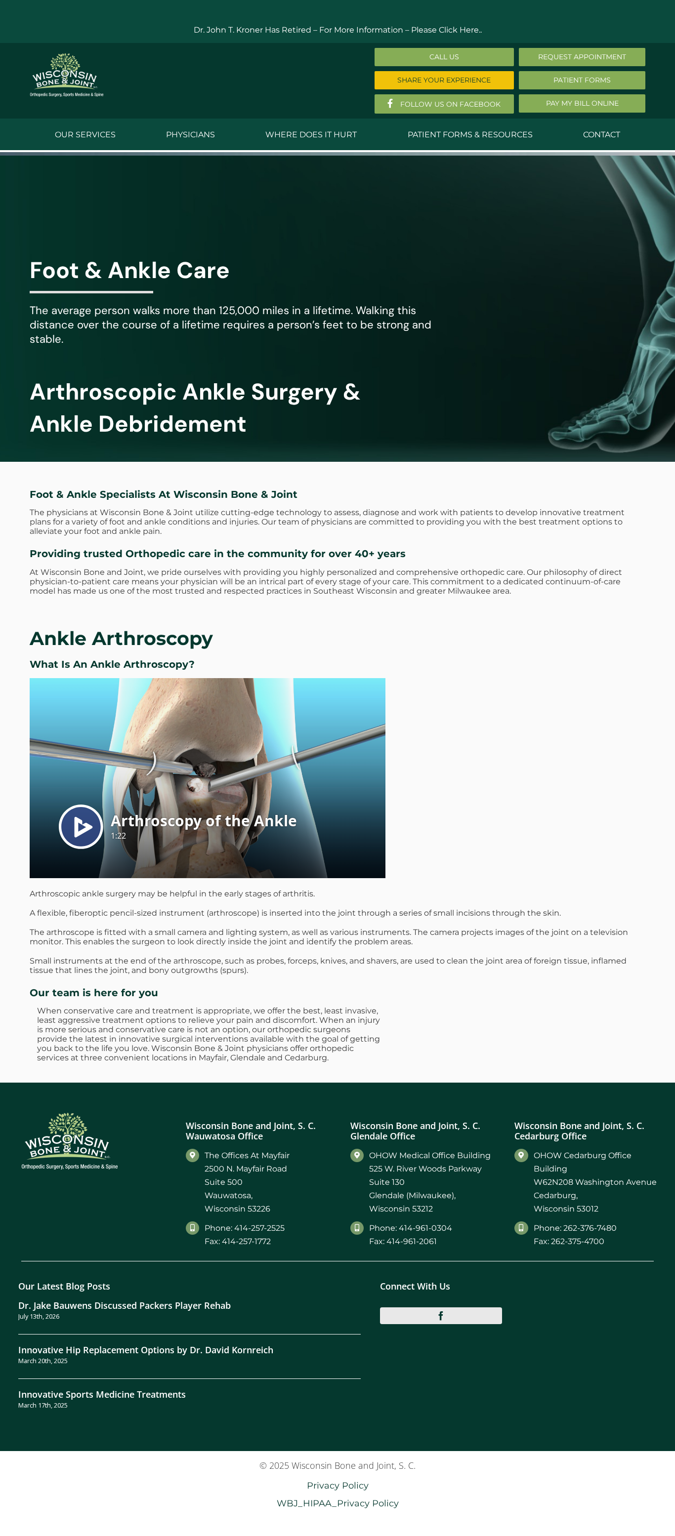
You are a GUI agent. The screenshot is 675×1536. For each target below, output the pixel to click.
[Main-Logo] (67, 56)
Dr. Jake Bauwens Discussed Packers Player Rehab (124, 1305)
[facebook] (441, 1315)
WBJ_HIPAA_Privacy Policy (338, 1503)
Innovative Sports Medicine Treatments (102, 1394)
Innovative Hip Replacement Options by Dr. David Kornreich (145, 1349)
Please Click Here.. (446, 30)
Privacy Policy (338, 1485)
